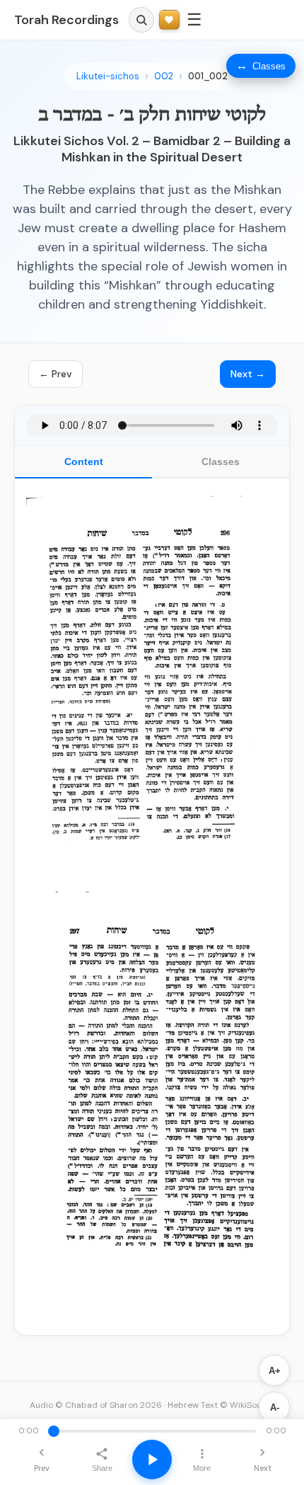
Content (83, 461)
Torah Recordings (66, 19)
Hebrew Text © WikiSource (221, 1405)
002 (163, 76)
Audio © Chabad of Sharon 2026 (96, 1405)
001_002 (208, 76)
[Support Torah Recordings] (169, 20)
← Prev (55, 373)
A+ (275, 1370)
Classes (220, 461)
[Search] (141, 20)
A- (274, 1407)
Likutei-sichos (107, 76)
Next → (247, 373)
